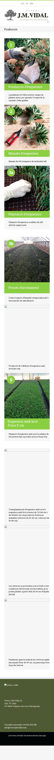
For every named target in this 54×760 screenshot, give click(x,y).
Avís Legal (42, 736)
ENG (31, 3)
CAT (22, 3)
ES (27, 3)
